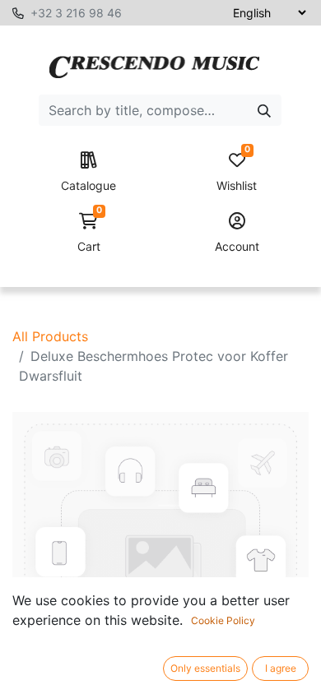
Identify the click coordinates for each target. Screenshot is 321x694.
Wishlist (236, 172)
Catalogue (88, 185)
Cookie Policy (223, 620)
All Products (50, 336)
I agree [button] (280, 668)
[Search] (264, 110)
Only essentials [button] (205, 668)
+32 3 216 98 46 (76, 13)
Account (237, 246)
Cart (89, 233)
